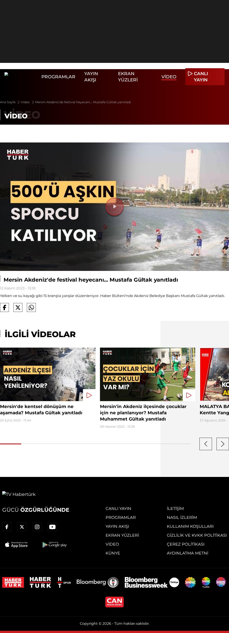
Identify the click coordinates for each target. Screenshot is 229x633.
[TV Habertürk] (20, 76)
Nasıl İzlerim (182, 517)
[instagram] (37, 526)
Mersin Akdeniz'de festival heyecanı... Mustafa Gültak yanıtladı (83, 102)
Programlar (58, 76)
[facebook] (6, 526)
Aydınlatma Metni (187, 553)
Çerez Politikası (185, 544)
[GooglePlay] (54, 544)
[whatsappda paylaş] (31, 307)
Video (168, 76)
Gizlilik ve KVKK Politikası (197, 535)
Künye (113, 553)
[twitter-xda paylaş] (17, 307)
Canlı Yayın (118, 508)
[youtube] (52, 526)
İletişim (175, 508)
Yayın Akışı (117, 526)
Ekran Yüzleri (122, 535)
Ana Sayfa (8, 102)
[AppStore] (16, 544)
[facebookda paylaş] (4, 307)
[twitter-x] (21, 526)
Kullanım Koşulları (190, 526)
